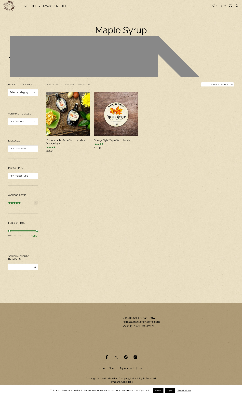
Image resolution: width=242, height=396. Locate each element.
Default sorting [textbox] (220, 84)
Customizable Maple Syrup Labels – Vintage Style (65, 142)
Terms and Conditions (121, 382)
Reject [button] (170, 393)
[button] (214, 5)
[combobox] (217, 84)
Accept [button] (158, 393)
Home (24, 6)
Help (65, 6)
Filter (34, 236)
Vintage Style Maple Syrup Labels (112, 140)
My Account (51, 6)
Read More (184, 392)
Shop (34, 6)
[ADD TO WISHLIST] (68, 131)
